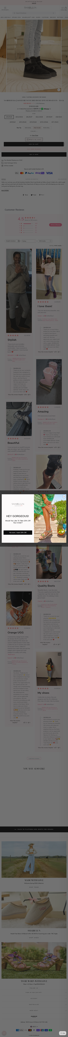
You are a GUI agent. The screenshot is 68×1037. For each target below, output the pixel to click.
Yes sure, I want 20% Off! (18, 532)
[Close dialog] (64, 496)
